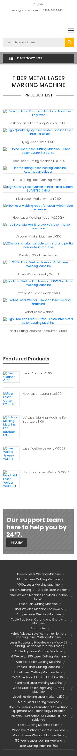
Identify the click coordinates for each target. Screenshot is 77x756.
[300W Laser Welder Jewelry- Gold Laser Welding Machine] (38, 264)
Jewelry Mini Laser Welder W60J (38, 293)
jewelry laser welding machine (38, 574)
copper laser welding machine (38, 614)
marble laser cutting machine (38, 579)
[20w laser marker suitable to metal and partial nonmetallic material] (38, 245)
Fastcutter (38, 628)
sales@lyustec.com (25, 10)
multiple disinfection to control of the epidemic (39, 718)
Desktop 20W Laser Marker (38, 255)
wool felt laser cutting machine (38, 662)
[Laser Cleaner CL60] (11, 377)
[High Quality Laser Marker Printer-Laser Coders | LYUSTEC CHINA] (38, 189)
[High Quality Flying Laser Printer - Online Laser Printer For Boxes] (38, 132)
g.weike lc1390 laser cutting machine (38, 656)
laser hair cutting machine (38, 604)
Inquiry (17, 542)
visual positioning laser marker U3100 (38, 697)
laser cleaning (20, 590)
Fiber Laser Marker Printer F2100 (38, 199)
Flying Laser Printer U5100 (38, 142)
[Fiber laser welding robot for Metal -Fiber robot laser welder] (38, 207)
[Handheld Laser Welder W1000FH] (11, 479)
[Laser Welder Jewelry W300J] (11, 454)
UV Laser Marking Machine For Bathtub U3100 (45, 419)
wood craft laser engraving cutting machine (38, 690)
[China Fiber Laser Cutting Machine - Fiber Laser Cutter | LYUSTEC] (38, 151)
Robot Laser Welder (38, 312)
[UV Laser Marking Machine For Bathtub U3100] (11, 426)
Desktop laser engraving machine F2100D (39, 123)
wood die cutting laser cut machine (38, 730)
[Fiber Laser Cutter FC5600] (11, 399)
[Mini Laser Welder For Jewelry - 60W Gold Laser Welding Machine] (38, 283)
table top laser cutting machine (38, 651)
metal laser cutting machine (38, 702)
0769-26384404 (53, 10)
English (38, 4)
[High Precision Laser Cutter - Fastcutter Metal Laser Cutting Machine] (38, 321)
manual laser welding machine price (38, 735)
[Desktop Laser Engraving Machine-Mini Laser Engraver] (38, 113)
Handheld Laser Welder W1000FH (47, 472)
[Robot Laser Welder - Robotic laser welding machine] (38, 302)
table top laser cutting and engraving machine (38, 621)
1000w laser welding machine (38, 585)
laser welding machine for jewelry (38, 609)
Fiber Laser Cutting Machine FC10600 (38, 161)
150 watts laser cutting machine (38, 741)
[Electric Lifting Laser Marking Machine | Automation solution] (38, 170)
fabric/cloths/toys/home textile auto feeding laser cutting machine (38, 635)
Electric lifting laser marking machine (38, 180)
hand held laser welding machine (39, 683)
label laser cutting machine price (38, 672)
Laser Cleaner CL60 (37, 373)
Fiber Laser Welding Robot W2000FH (38, 218)
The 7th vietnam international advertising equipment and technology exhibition (38, 709)
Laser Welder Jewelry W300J (38, 274)
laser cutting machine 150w (38, 746)
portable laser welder (51, 590)
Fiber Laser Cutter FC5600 (42, 394)
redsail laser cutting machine (38, 667)
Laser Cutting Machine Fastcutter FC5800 (38, 331)
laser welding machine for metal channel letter (38, 597)
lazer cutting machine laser (38, 725)
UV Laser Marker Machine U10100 (38, 236)
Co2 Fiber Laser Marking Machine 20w (38, 677)
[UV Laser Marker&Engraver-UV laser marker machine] (38, 226)
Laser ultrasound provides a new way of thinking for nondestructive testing (38, 644)
